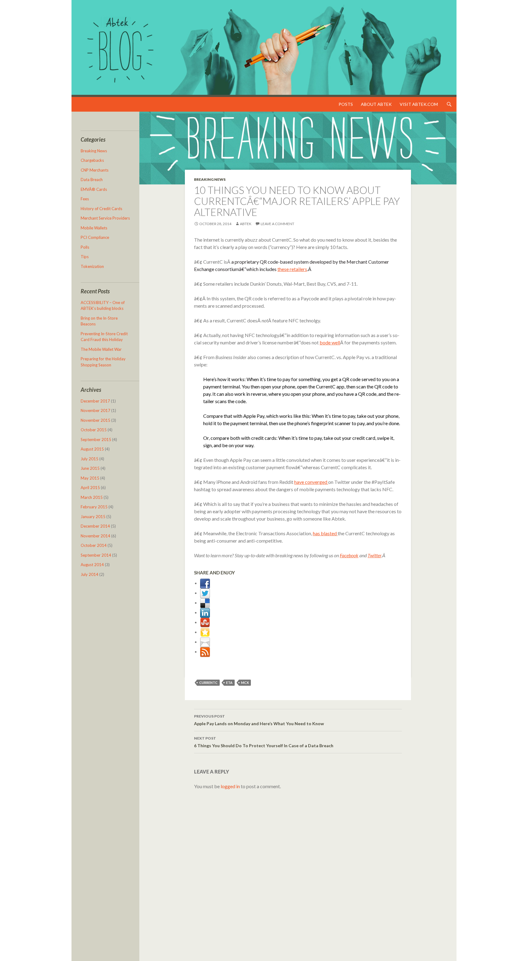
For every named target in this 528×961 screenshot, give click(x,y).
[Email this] (205, 641)
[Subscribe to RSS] (205, 651)
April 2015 (90, 487)
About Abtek (376, 104)
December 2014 (95, 526)
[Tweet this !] (205, 593)
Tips (85, 256)
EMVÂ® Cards (94, 189)
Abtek (245, 223)
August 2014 (92, 564)
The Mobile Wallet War (101, 349)
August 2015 (92, 449)
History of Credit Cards (101, 208)
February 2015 (94, 506)
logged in (230, 786)
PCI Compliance (95, 237)
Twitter (374, 555)
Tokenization (92, 266)
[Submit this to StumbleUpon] (205, 622)
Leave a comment (277, 223)
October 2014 (94, 545)
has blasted (325, 533)
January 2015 (93, 516)
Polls (85, 247)
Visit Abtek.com (419, 104)
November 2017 (95, 410)
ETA (229, 683)
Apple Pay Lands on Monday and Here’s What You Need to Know (259, 720)
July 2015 (89, 458)
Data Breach (92, 179)
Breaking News (210, 179)
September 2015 (96, 439)
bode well (330, 342)
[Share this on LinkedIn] (205, 612)
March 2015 (92, 497)
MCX (245, 683)
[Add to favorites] (205, 632)
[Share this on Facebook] (205, 583)
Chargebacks (92, 160)
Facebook (349, 555)
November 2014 (95, 535)
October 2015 (94, 429)
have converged (311, 482)
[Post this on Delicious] (205, 602)
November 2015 (95, 420)
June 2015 (90, 468)
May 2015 (90, 478)
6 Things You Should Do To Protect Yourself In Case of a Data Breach (263, 742)
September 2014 (96, 555)
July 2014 (89, 574)
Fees (85, 198)
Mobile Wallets (94, 227)
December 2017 (95, 401)
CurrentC (208, 683)
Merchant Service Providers (105, 218)
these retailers (292, 269)
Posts (346, 104)
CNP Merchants (94, 170)
